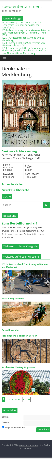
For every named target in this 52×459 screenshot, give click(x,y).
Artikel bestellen (13, 184)
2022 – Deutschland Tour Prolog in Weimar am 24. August (25, 265)
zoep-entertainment (22, 6)
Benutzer (6, 416)
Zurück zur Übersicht (15, 190)
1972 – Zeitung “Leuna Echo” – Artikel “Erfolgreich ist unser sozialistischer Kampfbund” (21, 25)
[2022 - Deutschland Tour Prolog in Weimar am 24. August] (26, 269)
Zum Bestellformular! (19, 223)
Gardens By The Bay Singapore (18, 367)
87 (24, 399)
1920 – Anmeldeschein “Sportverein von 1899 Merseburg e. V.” (23, 44)
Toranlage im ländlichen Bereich (19, 335)
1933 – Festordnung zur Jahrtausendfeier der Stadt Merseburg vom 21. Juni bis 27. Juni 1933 (26, 33)
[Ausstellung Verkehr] (26, 301)
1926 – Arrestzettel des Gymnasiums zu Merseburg (23, 39)
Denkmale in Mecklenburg (19, 151)
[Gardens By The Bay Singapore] (26, 369)
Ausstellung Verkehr (13, 298)
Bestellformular (10, 330)
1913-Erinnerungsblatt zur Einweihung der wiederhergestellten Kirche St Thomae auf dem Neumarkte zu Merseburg (25, 50)
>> (28, 399)
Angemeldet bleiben (14, 427)
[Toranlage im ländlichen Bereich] (26, 338)
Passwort (6, 422)
